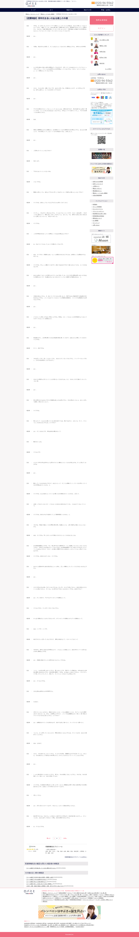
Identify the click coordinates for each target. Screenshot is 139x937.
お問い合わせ (96, 225)
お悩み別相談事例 (97, 195)
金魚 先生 (102, 63)
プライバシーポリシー (98, 211)
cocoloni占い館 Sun (41, 923)
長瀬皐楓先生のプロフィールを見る (75, 857)
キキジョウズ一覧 (64, 894)
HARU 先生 (102, 51)
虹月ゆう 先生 (103, 57)
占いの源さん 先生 (104, 40)
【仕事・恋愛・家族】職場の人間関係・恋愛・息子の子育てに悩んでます (45, 886)
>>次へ (65, 838)
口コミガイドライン (98, 209)
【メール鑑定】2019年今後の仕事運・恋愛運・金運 (39, 877)
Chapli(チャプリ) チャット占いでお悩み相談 (35, 925)
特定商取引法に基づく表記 (61, 899)
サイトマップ (96, 223)
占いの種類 (72, 896)
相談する (69, 10)
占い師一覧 (103, 893)
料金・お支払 (105, 10)
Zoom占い (96, 894)
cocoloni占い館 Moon (29, 923)
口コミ (102, 894)
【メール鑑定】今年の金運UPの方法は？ (36, 879)
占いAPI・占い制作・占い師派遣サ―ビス (58, 925)
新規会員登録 (62, 893)
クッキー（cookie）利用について (104, 899)
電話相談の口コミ (97, 191)
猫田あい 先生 (103, 45)
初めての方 (87, 10)
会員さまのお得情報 (98, 181)
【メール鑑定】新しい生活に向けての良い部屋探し (39, 884)
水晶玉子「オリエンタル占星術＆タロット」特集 (36, 926)
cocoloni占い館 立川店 (53, 923)
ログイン (101, 28)
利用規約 (95, 204)
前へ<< (48, 838)
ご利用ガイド (96, 186)
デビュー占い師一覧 (76, 894)
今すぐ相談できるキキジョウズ (51, 894)
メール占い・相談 (87, 894)
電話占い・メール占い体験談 (47, 14)
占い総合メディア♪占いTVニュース (81, 923)
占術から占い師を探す (93, 893)
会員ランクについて (98, 184)
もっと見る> (108, 69)
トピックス (90, 896)
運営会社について (97, 218)
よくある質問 (66, 898)
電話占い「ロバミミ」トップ (32, 14)
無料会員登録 (101, 20)
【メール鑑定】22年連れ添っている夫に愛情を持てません (41, 868)
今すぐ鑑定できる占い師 (80, 893)
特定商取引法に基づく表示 (99, 213)
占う (51, 10)
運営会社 (45, 901)
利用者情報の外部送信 (98, 216)
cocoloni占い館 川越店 (65, 923)
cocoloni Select (80, 926)
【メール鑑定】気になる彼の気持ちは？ (36, 881)
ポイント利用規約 (97, 206)
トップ (33, 10)
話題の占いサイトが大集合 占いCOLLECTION (82, 925)
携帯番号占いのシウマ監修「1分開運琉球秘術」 (62, 926)
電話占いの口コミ (97, 188)
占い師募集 (95, 220)
